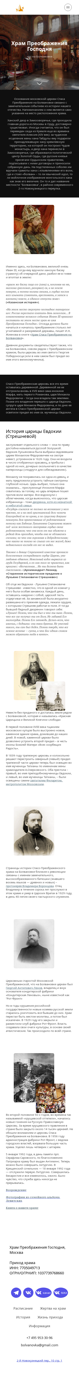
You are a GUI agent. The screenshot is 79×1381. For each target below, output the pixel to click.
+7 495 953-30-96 (39, 1337)
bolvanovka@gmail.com (39, 1345)
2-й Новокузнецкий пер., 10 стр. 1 (39, 1360)
